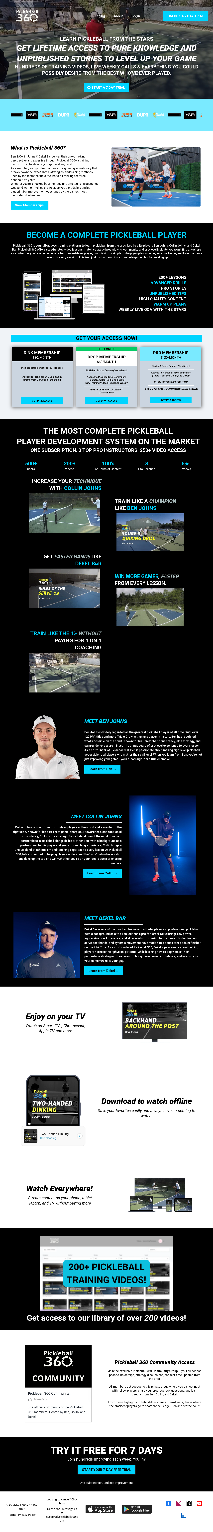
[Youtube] (199, 1503)
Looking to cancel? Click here (62, 1501)
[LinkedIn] (184, 1515)
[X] (189, 1503)
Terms (12, 1514)
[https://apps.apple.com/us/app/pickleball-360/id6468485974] (100, 1509)
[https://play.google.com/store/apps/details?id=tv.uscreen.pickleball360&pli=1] (136, 1509)
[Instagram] (179, 1503)
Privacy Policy (27, 1514)
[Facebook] (168, 1503)
